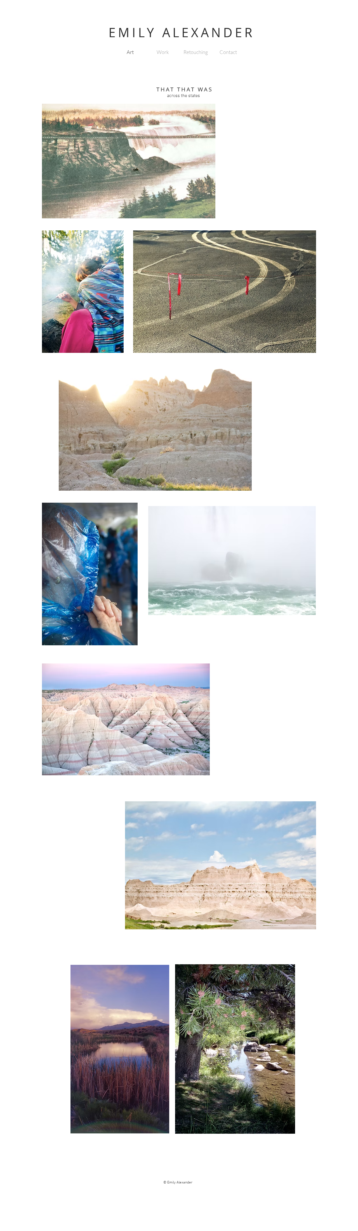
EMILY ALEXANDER (182, 32)
